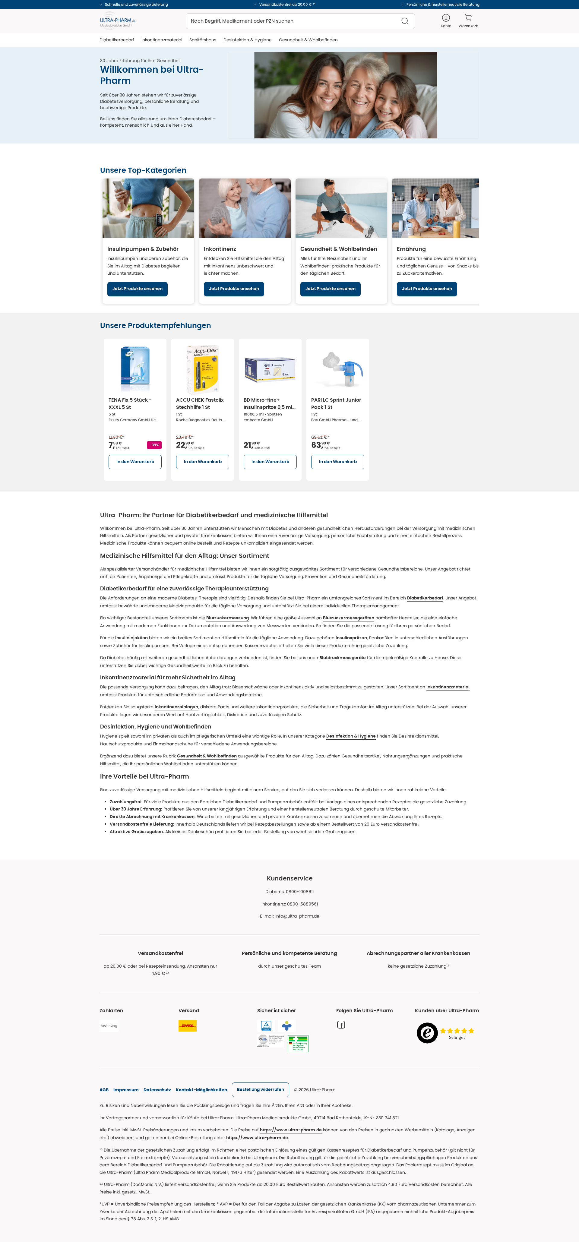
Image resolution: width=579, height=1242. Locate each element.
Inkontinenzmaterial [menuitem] (161, 40)
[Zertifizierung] (270, 1041)
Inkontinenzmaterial (448, 687)
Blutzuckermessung (227, 618)
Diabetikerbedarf (425, 598)
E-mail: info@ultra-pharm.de (289, 916)
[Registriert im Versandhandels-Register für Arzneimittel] (298, 1044)
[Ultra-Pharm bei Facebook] (341, 1024)
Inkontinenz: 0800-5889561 (289, 904)
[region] (289, 241)
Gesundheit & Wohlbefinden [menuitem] (308, 40)
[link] (260, 1089)
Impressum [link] (126, 1090)
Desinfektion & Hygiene (351, 736)
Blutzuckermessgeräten (348, 618)
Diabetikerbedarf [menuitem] (117, 40)
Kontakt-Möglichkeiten (201, 1090)
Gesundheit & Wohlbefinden (207, 756)
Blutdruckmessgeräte (342, 658)
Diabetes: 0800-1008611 (289, 892)
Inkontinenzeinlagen (176, 707)
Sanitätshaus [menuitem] (202, 40)
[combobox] (300, 21)
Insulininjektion (131, 638)
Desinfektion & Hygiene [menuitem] (247, 40)
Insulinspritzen (351, 638)
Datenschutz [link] (157, 1090)
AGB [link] (104, 1090)
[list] (289, 408)
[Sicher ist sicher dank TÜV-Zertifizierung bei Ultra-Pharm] (266, 1026)
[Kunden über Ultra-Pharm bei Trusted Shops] (447, 1033)
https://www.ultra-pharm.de (291, 1130)
